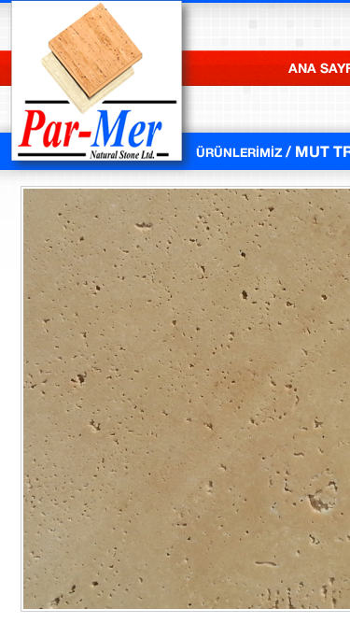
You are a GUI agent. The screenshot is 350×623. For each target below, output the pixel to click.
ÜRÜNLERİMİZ (249, 151)
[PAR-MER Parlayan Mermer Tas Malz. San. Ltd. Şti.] (98, 171)
